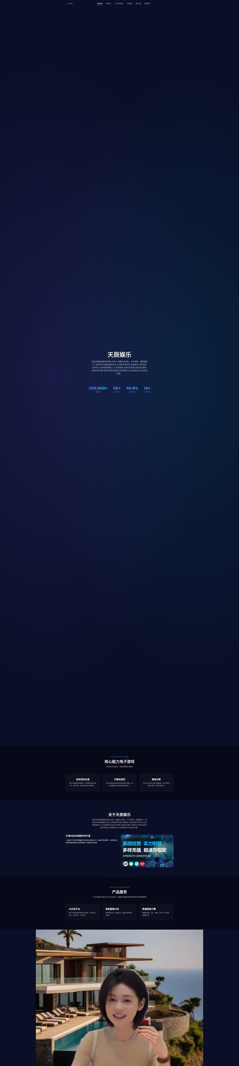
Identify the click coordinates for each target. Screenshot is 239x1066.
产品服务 (129, 3)
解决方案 (138, 3)
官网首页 (100, 3)
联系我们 (147, 3)
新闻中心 (109, 3)
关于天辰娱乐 (119, 3)
